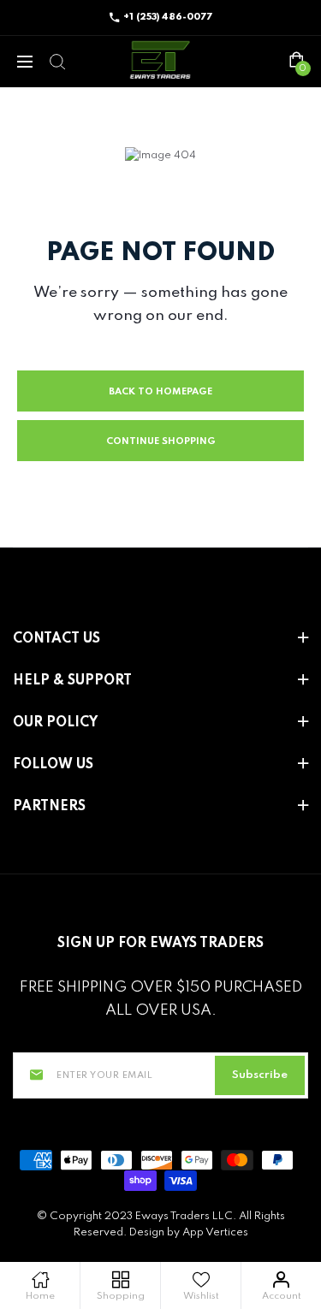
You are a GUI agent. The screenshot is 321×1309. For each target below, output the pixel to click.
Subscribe (260, 1075)
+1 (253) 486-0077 (167, 17)
